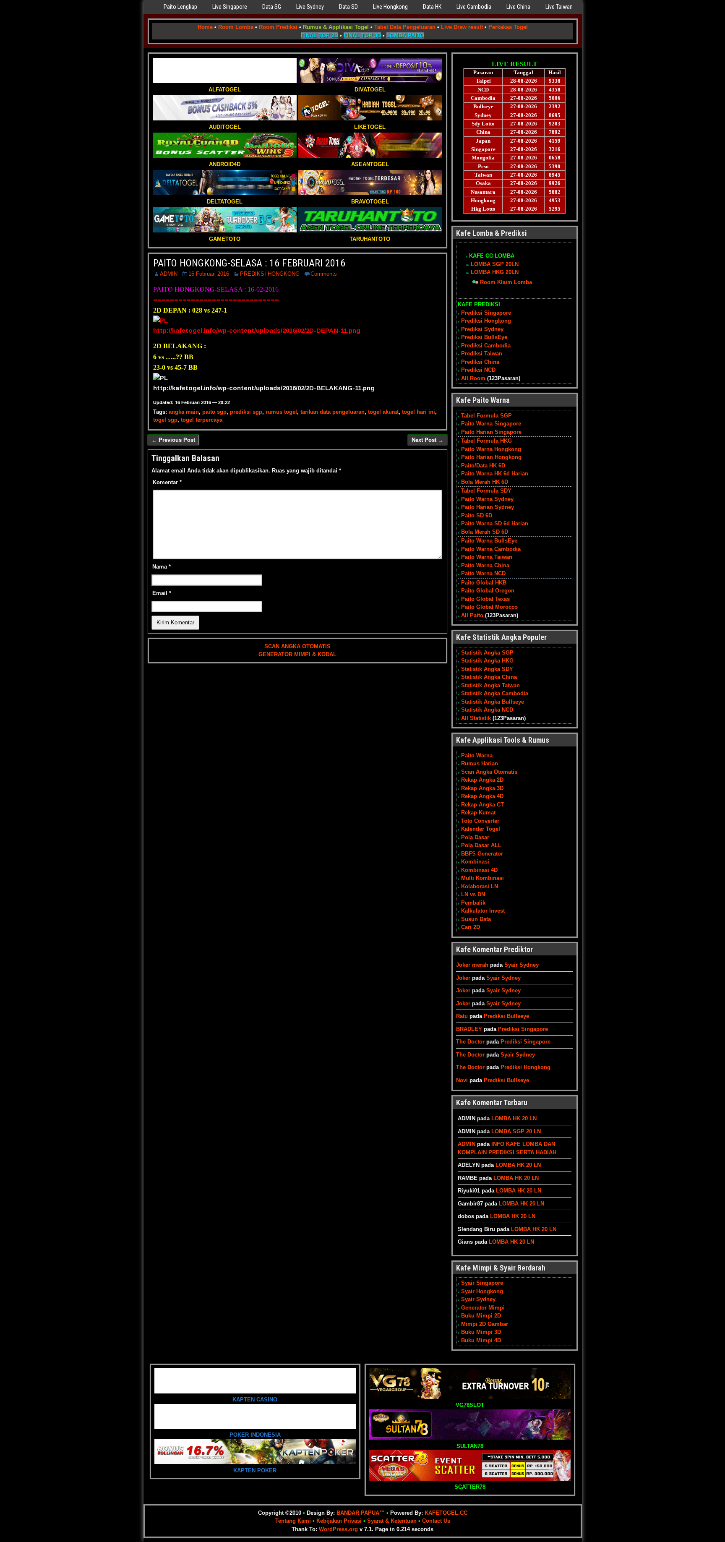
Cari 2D (470, 927)
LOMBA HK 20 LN (514, 1118)
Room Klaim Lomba (506, 282)
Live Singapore (229, 6)
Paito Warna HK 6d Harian (494, 473)
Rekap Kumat (478, 812)
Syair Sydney (521, 965)
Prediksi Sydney (482, 329)
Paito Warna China (485, 565)
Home (205, 27)
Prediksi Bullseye (506, 1016)
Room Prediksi (278, 27)
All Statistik (476, 718)
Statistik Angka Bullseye (492, 702)
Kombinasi (475, 861)
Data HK (432, 6)
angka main (184, 412)
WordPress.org (338, 1529)
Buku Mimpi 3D (481, 1332)
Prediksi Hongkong (486, 321)
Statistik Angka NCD (487, 710)
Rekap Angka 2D (482, 780)
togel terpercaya (201, 420)
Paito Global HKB (483, 582)
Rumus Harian (479, 763)
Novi (462, 1080)
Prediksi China (480, 362)
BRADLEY (469, 1029)
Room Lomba (235, 27)
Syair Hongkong (482, 1291)
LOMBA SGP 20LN (495, 264)
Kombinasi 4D (479, 870)
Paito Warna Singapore (491, 423)
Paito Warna (477, 755)
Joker (463, 978)
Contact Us (436, 1521)
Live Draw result (462, 27)
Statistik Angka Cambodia (494, 693)
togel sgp (165, 420)
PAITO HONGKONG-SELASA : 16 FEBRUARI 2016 (249, 263)
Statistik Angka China (489, 677)
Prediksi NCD (478, 370)
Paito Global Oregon (487, 590)
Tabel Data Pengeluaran (405, 27)
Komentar (167, 482)
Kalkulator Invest (483, 911)
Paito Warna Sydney (487, 499)
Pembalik (473, 903)
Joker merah (472, 965)
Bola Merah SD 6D (484, 532)
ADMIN (168, 274)
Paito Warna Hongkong (491, 449)
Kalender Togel (480, 829)
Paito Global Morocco (489, 607)
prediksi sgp (246, 412)
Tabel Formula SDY (486, 491)
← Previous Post (173, 440)
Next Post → (427, 440)
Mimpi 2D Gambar (484, 1324)
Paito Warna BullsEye (489, 540)
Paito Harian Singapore (491, 432)
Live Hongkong (390, 6)
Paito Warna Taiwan (486, 557)
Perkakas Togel (508, 27)
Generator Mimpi (483, 1308)
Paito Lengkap (180, 6)
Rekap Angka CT (482, 804)
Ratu (462, 1016)
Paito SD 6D (476, 515)
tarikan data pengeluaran (332, 412)
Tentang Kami (293, 1521)
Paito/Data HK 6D (483, 465)
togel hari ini (418, 412)
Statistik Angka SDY (487, 669)
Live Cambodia (473, 6)
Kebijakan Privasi (339, 1521)
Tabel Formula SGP (486, 415)
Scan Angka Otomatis (489, 772)
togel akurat (383, 412)
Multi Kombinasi (482, 878)
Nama (161, 567)
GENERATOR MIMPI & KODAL (297, 654)
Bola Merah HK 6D (484, 482)
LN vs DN (473, 894)
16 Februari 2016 (208, 274)
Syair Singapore (482, 1283)
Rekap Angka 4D (482, 796)
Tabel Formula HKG (486, 441)
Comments (323, 274)
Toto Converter (480, 821)
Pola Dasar (475, 837)
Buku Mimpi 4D (481, 1340)
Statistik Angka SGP (487, 653)
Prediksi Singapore (486, 313)
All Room (473, 378)
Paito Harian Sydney (487, 507)
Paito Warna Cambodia (491, 549)
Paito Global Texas (485, 599)
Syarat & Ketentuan (392, 1521)
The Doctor (470, 1041)
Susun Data (476, 919)
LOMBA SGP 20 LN (516, 1131)
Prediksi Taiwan (481, 353)
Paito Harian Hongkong (491, 457)
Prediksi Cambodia (486, 345)
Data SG (271, 6)
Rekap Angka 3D (482, 788)
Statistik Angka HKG (487, 661)
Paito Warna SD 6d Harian (494, 523)
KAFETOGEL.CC (446, 1513)
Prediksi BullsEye (484, 337)
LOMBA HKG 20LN (495, 272)
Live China (518, 6)
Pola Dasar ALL (481, 845)
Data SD (348, 6)
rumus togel (281, 412)
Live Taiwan (559, 6)
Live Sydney (310, 6)
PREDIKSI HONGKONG (270, 274)
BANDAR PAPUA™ (360, 1513)
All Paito (472, 615)
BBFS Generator (482, 854)
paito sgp (214, 412)
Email (161, 593)
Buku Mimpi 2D (481, 1315)
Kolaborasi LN (479, 886)
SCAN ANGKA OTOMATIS (297, 646)
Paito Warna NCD (483, 573)
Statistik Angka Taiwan (490, 685)
